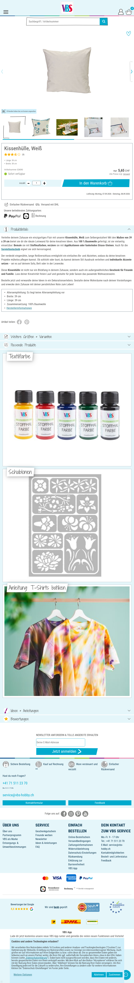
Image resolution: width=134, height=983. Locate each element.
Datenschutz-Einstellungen (82, 852)
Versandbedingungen (79, 841)
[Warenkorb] (129, 12)
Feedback (100, 802)
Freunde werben (43, 835)
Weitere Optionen (23, 974)
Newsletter (41, 839)
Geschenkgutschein (45, 831)
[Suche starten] (104, 21)
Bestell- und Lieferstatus (114, 856)
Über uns (7, 831)
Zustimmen (114, 974)
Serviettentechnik (10, 249)
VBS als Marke (10, 839)
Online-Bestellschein (79, 837)
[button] (4, 71)
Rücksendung (75, 856)
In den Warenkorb (93, 183)
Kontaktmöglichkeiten (112, 852)
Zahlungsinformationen (80, 844)
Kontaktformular (34, 802)
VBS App (72, 868)
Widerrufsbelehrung (78, 848)
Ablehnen (99, 974)
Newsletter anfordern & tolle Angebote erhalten (67, 735)
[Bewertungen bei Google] (22, 907)
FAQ (37, 846)
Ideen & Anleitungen (46, 843)
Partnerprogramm (12, 835)
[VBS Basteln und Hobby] (67, 7)
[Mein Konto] (121, 12)
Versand (126, 174)
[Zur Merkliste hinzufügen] (129, 33)
